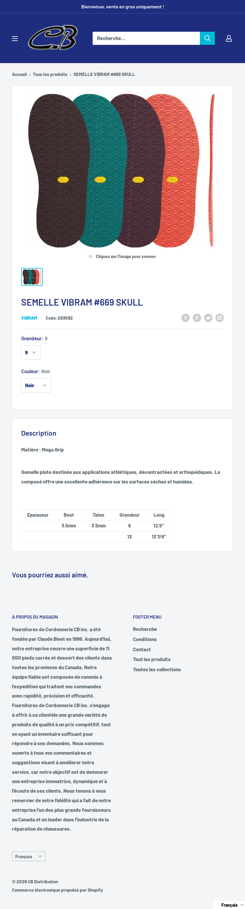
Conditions (145, 639)
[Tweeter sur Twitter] (208, 317)
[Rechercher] (207, 38)
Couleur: (35, 371)
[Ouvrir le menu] (15, 38)
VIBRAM (29, 318)
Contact (142, 649)
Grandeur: (34, 338)
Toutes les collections (157, 669)
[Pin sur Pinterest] (197, 317)
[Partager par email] (219, 317)
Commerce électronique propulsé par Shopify (57, 890)
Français (23, 856)
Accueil (19, 74)
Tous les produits (50, 74)
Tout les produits (152, 659)
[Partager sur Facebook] (185, 317)
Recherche (145, 629)
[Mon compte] (229, 38)
